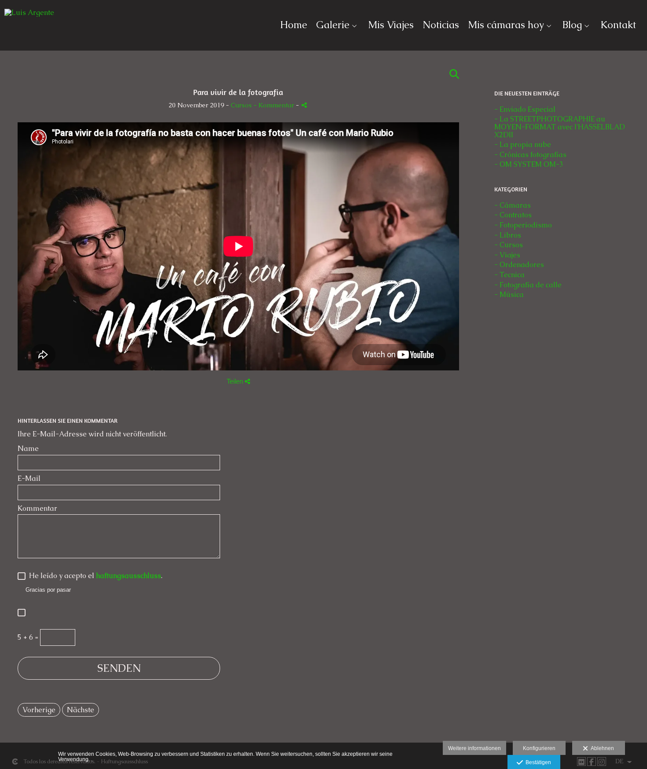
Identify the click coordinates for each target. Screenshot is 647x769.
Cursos (241, 105)
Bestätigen (537, 762)
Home (293, 25)
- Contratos (513, 215)
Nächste (80, 709)
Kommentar (37, 509)
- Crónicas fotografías (530, 154)
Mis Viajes (391, 25)
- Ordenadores (519, 264)
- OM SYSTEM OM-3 (528, 164)
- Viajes (507, 255)
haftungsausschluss (128, 575)
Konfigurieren (539, 748)
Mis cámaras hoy (506, 25)
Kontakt (618, 25)
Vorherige (38, 709)
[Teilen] (304, 105)
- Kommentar (275, 105)
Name (28, 449)
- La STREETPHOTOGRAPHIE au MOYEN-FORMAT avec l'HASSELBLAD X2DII (559, 126)
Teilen (236, 381)
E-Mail (29, 479)
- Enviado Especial (524, 109)
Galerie (332, 25)
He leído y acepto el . (94, 576)
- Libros (507, 235)
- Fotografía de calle (528, 284)
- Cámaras (512, 205)
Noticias (441, 25)
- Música (509, 294)
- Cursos (508, 244)
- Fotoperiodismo (523, 225)
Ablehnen (601, 748)
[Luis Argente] (29, 16)
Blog (572, 25)
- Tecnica (509, 274)
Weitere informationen (474, 748)
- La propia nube (522, 144)
